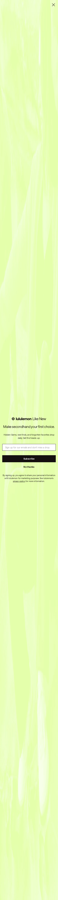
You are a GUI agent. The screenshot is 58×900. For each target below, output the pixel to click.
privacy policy (19, 481)
